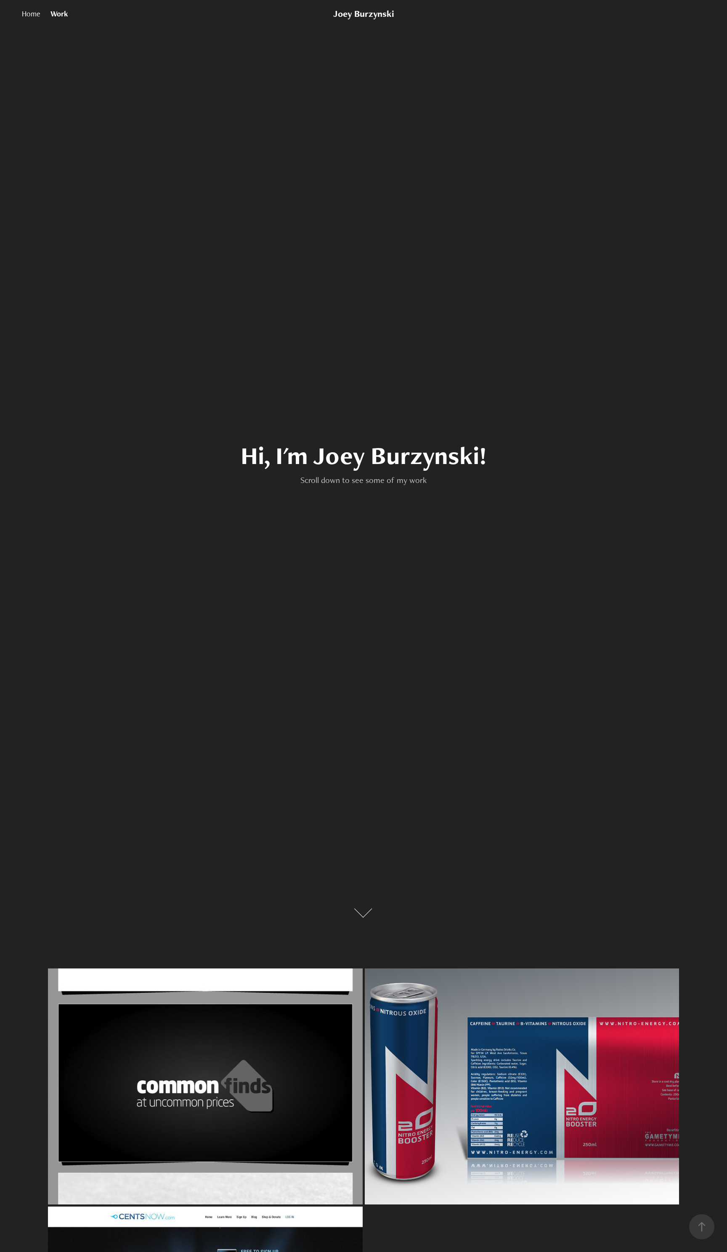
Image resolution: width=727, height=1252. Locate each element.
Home (31, 14)
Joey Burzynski (363, 14)
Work (59, 14)
